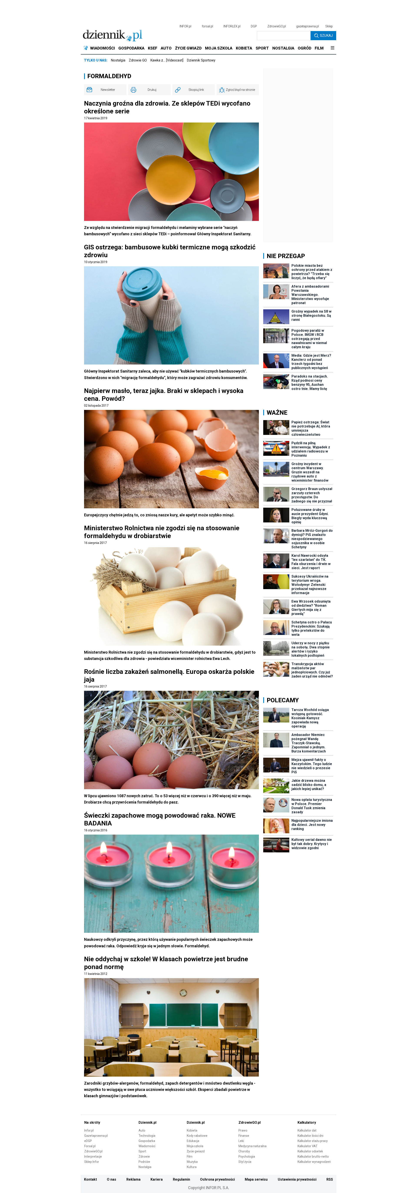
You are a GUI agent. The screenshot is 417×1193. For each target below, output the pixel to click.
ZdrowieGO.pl (276, 26)
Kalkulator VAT (308, 1146)
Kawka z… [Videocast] (166, 60)
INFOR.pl (185, 26)
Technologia (147, 1135)
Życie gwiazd (196, 1151)
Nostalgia (118, 60)
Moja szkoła (195, 1146)
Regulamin (181, 1179)
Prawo (242, 1130)
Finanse (243, 1135)
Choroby (244, 1151)
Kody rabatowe (197, 1135)
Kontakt (90, 1179)
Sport (142, 1151)
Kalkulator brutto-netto (313, 1156)
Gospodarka (147, 1141)
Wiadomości (147, 1146)
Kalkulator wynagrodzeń (314, 1161)
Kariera (157, 1179)
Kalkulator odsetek (310, 1151)
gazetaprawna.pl (307, 26)
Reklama (133, 1179)
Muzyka (192, 1161)
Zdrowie (144, 1156)
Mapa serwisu (256, 1179)
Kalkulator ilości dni (310, 1135)
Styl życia (244, 1161)
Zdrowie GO (138, 60)
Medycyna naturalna (252, 1146)
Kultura (192, 1167)
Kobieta (192, 1130)
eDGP (88, 1141)
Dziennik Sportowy (201, 60)
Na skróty (92, 1122)
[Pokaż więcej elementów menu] (332, 48)
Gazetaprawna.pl (96, 1135)
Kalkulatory (307, 1122)
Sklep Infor (91, 1161)
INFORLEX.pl (231, 26)
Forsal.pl (90, 1146)
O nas (111, 1179)
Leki (241, 1141)
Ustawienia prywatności (297, 1179)
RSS (329, 1179)
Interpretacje (93, 1156)
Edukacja (193, 1141)
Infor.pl (89, 1130)
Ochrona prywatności (217, 1179)
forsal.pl (207, 26)
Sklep (329, 26)
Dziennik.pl (147, 1122)
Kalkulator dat (307, 1130)
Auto (142, 1130)
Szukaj (326, 35)
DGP (254, 26)
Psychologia (246, 1156)
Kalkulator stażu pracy (313, 1141)
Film (189, 1156)
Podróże (144, 1161)
